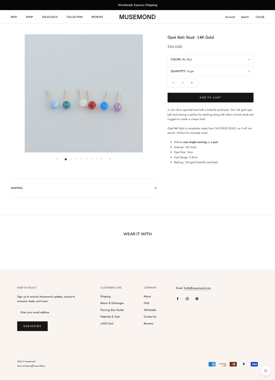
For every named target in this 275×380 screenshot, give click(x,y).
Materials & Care (110, 317)
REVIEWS (97, 17)
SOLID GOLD (50, 17)
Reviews (148, 323)
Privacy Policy (39, 366)
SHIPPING (17, 188)
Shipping (105, 296)
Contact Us (150, 317)
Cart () (260, 17)
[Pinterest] (197, 298)
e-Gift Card (106, 323)
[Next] (110, 159)
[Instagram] (187, 298)
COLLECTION (74, 17)
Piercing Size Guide (112, 310)
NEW (14, 17)
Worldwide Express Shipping (137, 5)
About (147, 296)
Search (245, 17)
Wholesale (150, 310)
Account (230, 17)
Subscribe (32, 326)
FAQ (146, 303)
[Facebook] (177, 298)
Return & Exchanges (112, 303)
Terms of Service (24, 366)
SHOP (29, 17)
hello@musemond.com (197, 288)
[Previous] (57, 159)
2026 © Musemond (26, 361)
